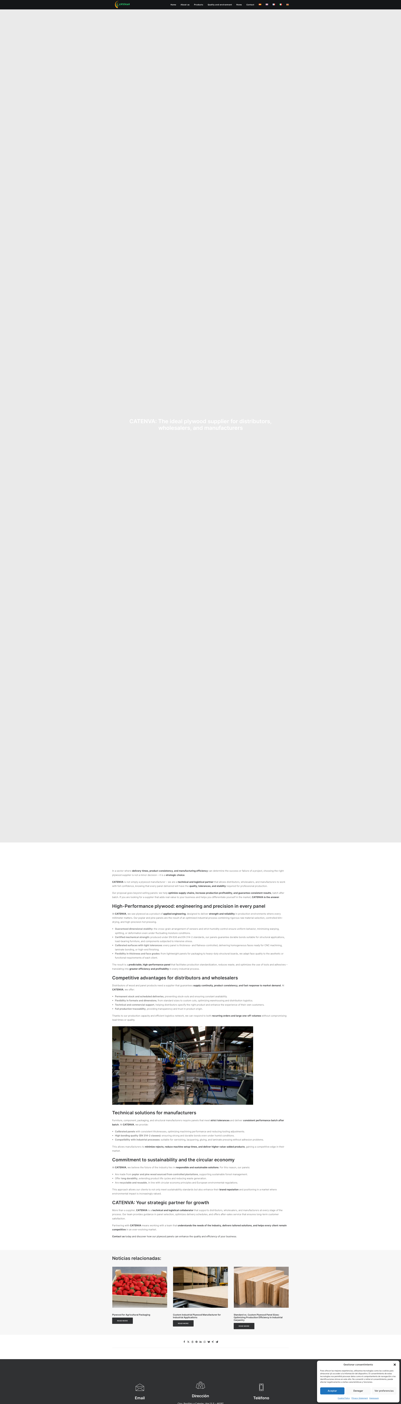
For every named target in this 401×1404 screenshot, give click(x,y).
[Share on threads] (192, 1342)
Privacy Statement (360, 1398)
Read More (122, 1321)
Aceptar (332, 1390)
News (239, 4)
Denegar (358, 1390)
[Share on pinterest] (196, 1342)
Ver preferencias (384, 1390)
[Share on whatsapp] (204, 1342)
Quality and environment (220, 4)
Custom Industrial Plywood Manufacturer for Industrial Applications (197, 1316)
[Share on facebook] (184, 1342)
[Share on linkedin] (200, 1342)
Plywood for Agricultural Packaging (131, 1314)
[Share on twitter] (188, 1342)
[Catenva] (122, 4)
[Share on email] (217, 1342)
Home (173, 4)
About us (185, 4)
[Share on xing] (213, 1342)
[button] (394, 1364)
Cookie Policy (344, 1398)
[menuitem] (174, 4)
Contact (250, 4)
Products (198, 4)
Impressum (374, 1398)
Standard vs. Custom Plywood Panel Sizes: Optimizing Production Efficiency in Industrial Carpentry (258, 1317)
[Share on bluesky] (209, 1342)
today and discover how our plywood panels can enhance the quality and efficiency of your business (174, 1236)
